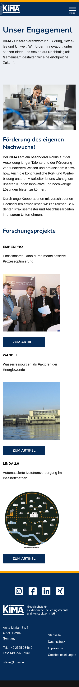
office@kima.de (13, 662)
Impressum (55, 648)
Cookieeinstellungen (62, 654)
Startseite (54, 635)
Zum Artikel (24, 342)
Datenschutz (56, 641)
